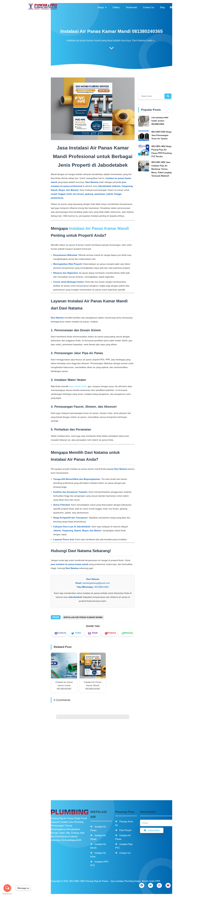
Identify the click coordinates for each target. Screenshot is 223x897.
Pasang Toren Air (124, 823)
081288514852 (101, 587)
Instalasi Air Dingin (98, 837)
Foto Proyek (125, 830)
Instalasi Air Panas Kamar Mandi (99, 228)
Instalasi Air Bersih (98, 846)
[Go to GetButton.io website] (7, 894)
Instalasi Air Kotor (98, 855)
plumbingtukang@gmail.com (96, 583)
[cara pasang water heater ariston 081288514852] (144, 126)
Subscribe (153, 830)
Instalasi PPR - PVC (99, 863)
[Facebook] (141, 885)
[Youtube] (168, 885)
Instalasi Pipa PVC (124, 846)
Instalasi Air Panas (98, 828)
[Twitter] (150, 885)
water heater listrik (78, 386)
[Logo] (69, 812)
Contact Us (125, 853)
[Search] (167, 96)
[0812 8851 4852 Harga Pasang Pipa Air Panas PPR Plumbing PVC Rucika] (144, 155)
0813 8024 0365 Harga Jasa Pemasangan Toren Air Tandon (161, 135)
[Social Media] (171, 7)
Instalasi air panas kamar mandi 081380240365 (64, 685)
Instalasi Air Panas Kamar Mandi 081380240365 (92, 685)
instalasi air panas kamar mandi (83, 617)
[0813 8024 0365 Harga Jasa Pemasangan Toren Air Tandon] (144, 140)
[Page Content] (111, 49)
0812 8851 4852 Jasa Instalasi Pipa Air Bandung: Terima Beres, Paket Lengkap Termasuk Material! (161, 169)
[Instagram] (159, 885)
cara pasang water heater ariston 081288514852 (159, 120)
